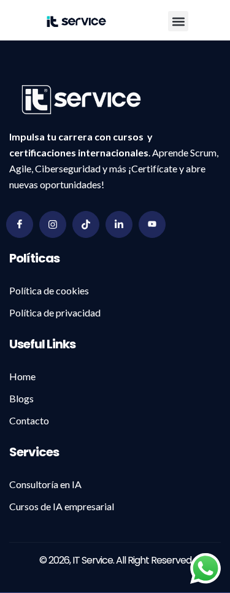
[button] (178, 21)
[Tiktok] (85, 224)
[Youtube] (152, 224)
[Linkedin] (118, 224)
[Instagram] (52, 224)
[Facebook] (19, 224)
